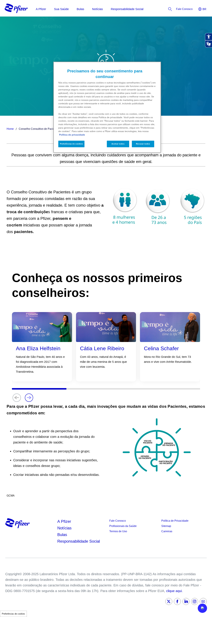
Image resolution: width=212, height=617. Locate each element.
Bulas (62, 534)
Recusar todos (143, 144)
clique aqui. (174, 591)
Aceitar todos (117, 144)
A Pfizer (64, 521)
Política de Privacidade (174, 520)
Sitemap (166, 526)
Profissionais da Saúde (123, 526)
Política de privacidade (72, 134)
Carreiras (166, 531)
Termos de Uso (118, 531)
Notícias (65, 528)
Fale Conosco (117, 520)
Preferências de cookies (13, 614)
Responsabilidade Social (78, 541)
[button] (202, 608)
